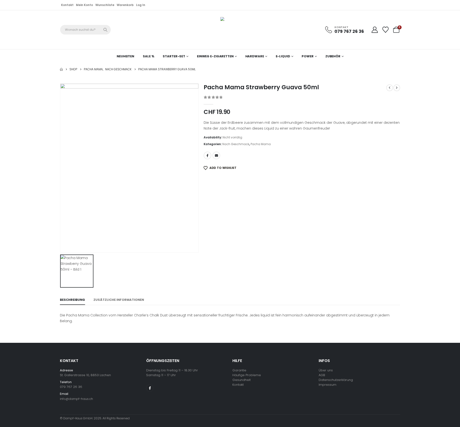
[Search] (106, 30)
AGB (322, 375)
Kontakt (67, 5)
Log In (140, 5)
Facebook (207, 155)
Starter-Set (174, 56)
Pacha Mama (261, 144)
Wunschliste (104, 5)
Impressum (327, 384)
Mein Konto (84, 5)
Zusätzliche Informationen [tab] (118, 299)
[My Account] (374, 30)
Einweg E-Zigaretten (215, 56)
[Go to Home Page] (61, 69)
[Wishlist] (385, 30)
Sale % (148, 56)
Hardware (254, 56)
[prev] (389, 87)
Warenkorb (125, 5)
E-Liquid (283, 56)
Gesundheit (241, 380)
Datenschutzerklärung (336, 380)
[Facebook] (149, 388)
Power (307, 56)
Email (216, 155)
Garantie (239, 370)
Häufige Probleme (246, 375)
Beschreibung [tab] (72, 299)
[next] (396, 87)
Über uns (326, 370)
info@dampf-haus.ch (76, 399)
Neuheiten (125, 56)
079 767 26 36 (71, 387)
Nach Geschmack (235, 144)
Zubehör (332, 56)
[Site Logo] (227, 29)
